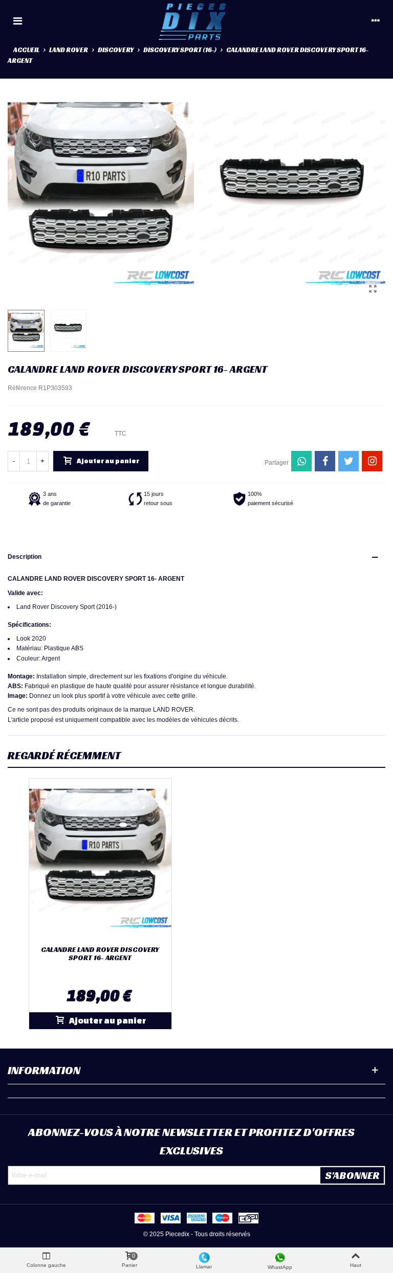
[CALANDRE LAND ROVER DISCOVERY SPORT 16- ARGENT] (372, 289)
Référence (22, 388)
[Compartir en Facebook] (325, 461)
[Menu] (17, 20)
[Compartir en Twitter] (348, 461)
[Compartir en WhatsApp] (301, 461)
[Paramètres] (375, 20)
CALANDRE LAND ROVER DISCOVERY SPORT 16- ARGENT (100, 954)
